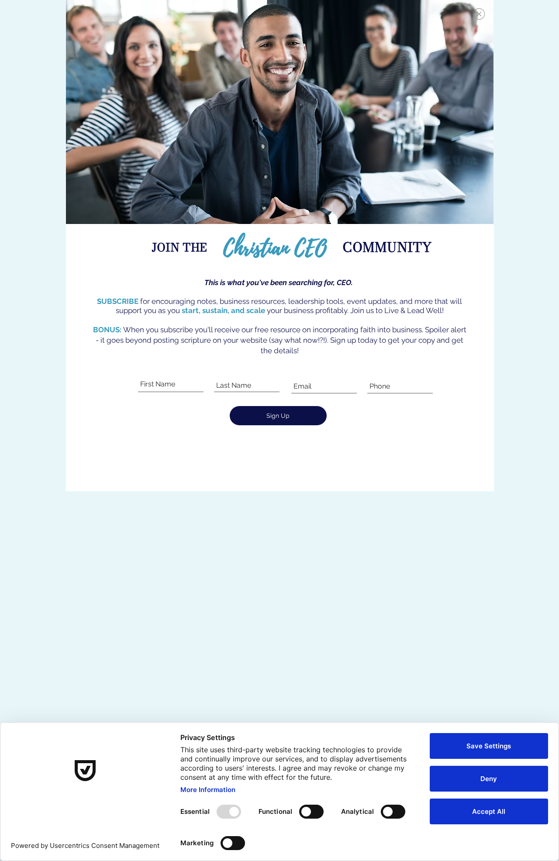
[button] (479, 14)
